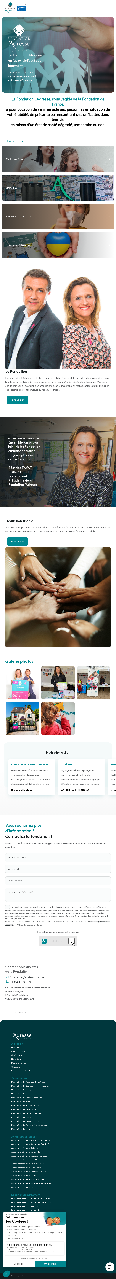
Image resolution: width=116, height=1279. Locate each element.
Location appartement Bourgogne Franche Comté (32, 1202)
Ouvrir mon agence (19, 1055)
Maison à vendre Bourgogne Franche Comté (29, 1086)
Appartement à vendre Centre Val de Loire (28, 1171)
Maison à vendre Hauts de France (25, 1105)
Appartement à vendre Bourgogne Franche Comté (32, 1144)
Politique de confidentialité (22, 1071)
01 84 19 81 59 (20, 982)
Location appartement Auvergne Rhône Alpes (30, 1198)
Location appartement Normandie (25, 1210)
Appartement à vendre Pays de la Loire (27, 1179)
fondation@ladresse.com (26, 977)
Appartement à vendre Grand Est (25, 1160)
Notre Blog (16, 1059)
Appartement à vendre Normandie (25, 1152)
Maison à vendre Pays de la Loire (25, 1121)
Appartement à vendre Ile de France (26, 1167)
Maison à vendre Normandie (23, 1094)
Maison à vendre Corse (21, 1129)
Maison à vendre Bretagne (22, 1090)
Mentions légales (18, 1063)
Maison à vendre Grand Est (22, 1101)
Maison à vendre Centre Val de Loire (26, 1113)
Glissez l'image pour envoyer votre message (58, 932)
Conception (16, 1067)
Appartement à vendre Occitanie (24, 1175)
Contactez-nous (18, 1051)
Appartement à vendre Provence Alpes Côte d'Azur (32, 1183)
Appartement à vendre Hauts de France (27, 1164)
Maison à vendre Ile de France (23, 1109)
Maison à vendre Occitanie (22, 1117)
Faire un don (17, 399)
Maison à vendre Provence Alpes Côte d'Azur (30, 1125)
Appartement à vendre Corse (23, 1187)
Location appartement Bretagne (24, 1206)
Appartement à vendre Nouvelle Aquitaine (29, 1156)
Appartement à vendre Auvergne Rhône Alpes (30, 1140)
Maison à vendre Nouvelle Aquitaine (26, 1098)
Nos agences (17, 1047)
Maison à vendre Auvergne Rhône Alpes (28, 1082)
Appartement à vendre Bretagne (24, 1148)
